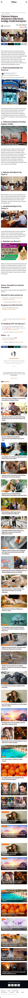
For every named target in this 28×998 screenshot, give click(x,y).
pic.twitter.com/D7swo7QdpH (9, 309)
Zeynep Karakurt (7, 26)
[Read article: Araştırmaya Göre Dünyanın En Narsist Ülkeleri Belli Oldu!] (14, 924)
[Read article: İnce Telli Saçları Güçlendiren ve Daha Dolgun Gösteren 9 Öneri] (14, 696)
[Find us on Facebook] (9, 985)
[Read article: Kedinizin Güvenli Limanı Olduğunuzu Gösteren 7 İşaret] (14, 601)
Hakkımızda (3, 990)
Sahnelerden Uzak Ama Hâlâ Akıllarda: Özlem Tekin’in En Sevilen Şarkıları (12, 881)
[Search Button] (26, 2)
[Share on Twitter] (11, 44)
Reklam (17, 992)
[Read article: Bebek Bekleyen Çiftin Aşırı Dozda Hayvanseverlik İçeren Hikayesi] (14, 504)
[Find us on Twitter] (12, 985)
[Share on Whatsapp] (17, 44)
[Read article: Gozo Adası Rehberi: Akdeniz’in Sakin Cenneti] (14, 751)
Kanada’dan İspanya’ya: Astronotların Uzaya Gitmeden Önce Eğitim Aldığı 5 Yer (13, 958)
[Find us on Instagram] (15, 985)
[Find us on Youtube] (18, 985)
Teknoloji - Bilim (6, 949)
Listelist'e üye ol (14, 378)
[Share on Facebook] (4, 44)
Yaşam (3, 919)
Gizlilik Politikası (15, 990)
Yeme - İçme (4, 775)
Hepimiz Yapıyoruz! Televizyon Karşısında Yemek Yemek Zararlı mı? (14, 972)
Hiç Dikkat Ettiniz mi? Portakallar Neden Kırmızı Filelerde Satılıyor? (13, 914)
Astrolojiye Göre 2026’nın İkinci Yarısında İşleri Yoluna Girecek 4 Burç (13, 835)
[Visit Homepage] (14, 2)
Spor (3, 798)
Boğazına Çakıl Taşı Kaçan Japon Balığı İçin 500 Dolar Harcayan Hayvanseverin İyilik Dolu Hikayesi (13, 552)
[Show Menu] (1, 2)
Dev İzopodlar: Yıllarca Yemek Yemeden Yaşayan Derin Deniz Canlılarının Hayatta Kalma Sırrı (13, 629)
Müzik (3, 738)
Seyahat (4, 756)
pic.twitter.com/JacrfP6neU (8, 339)
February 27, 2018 (19, 332)
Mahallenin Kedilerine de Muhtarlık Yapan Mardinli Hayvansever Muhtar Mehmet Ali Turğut (13, 418)
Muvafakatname (4, 992)
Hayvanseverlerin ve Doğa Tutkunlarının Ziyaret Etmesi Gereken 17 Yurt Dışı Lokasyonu (13, 590)
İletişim (22, 992)
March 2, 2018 (18, 302)
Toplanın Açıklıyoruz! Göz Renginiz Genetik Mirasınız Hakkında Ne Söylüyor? (13, 792)
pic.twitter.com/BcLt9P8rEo (8, 299)
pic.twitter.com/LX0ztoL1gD (12, 329)
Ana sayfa (2, 12)
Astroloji (4, 719)
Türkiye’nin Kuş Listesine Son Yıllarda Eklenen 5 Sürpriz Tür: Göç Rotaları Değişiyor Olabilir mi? (14, 667)
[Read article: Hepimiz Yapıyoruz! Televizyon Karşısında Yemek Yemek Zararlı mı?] (14, 968)
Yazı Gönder (11, 992)
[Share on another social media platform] (24, 44)
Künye (9, 990)
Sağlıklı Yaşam (5, 701)
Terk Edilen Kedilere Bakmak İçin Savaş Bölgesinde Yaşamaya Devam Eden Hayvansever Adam (13, 532)
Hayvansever (7, 12)
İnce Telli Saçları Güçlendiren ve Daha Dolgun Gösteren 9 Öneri (12, 821)
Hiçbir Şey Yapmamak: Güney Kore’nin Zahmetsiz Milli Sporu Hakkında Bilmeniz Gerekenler (13, 806)
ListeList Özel (5, 783)
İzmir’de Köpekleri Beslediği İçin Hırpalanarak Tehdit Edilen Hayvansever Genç (13, 438)
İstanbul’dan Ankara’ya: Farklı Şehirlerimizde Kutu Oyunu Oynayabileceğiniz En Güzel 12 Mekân (12, 943)
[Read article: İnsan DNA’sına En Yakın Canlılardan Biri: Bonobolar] (14, 677)
